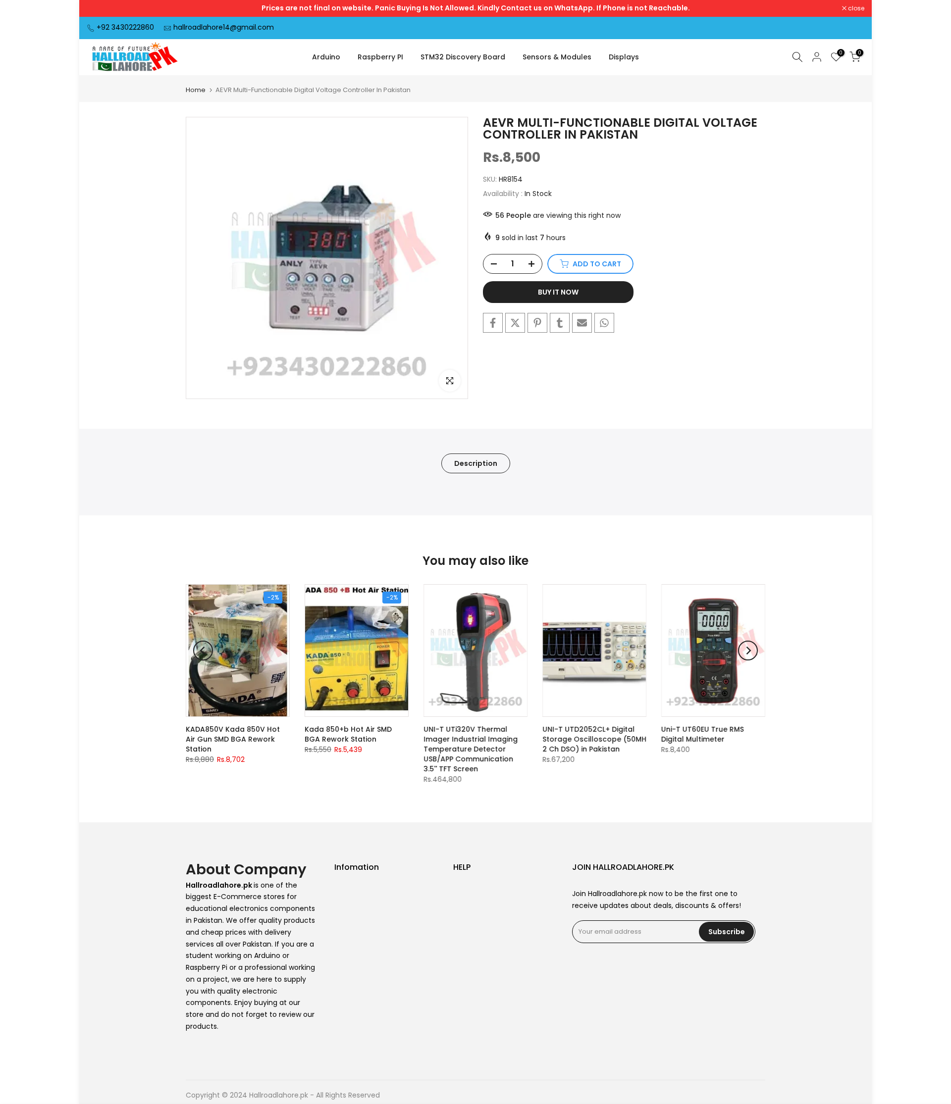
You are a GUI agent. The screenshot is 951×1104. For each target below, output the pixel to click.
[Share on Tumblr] (560, 323)
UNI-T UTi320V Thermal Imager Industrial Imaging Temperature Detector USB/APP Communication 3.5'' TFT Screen (470, 749)
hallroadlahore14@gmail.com (223, 27)
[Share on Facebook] (493, 323)
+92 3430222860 (125, 27)
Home (196, 90)
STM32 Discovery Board (463, 57)
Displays (624, 57)
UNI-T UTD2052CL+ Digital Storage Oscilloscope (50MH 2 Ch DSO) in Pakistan (594, 739)
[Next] (748, 650)
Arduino (326, 57)
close (100, 8)
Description (475, 463)
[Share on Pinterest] (537, 323)
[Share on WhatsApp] (604, 323)
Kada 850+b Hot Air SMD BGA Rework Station (348, 734)
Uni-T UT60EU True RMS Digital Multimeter (702, 734)
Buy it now (558, 292)
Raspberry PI (380, 57)
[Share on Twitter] (515, 323)
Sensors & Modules (557, 57)
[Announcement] (475, 8)
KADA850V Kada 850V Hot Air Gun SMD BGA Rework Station (233, 739)
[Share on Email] (582, 323)
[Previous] (203, 650)
